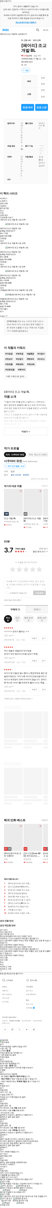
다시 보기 (14, 1177)
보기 (2, 311)
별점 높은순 (28, 618)
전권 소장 (42, 107)
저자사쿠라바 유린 (15, 454)
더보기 (45, 486)
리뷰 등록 (39, 593)
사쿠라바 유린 (27, 59)
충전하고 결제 (5, 1117)
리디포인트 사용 (7, 1113)
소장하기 (3, 201)
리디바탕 (5, 1002)
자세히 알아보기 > (20, 330)
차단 (23, 640)
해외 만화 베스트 (11, 879)
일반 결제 (16, 1117)
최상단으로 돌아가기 (14, 973)
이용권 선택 (4, 1094)
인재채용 (29, 1008)
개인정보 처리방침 (14, 1020)
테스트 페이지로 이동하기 (26, 22)
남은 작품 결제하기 (7, 1068)
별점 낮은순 (41, 618)
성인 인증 (4, 958)
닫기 (6, 1154)
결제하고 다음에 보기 (24, 1115)
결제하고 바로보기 (7, 1115)
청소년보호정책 (26, 1020)
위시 (2, 211)
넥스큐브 (25, 62)
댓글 (34, 638)
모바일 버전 (4, 1205)
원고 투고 (29, 991)
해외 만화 (37, 40)
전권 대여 (28, 107)
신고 (18, 640)
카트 (2, 213)
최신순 (8, 618)
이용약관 (4, 1020)
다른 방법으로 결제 (8, 1055)
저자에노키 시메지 (38, 454)
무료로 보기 (4, 1097)
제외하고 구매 (5, 967)
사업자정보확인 (37, 1020)
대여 (2, 241)
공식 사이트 (16, 475)
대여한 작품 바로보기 (24, 1068)
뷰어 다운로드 (7, 994)
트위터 (26, 475)
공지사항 (33, 980)
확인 (2, 1084)
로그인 (45, 30)
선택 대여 (4, 215)
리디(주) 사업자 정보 (9, 1017)
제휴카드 (5, 991)
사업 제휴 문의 (31, 994)
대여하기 (3, 198)
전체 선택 (4, 203)
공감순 (17, 618)
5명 (37, 59)
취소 (2, 962)
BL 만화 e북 (26, 40)
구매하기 (11, 1164)
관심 (27, 70)
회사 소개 (29, 1004)
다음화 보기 (4, 1177)
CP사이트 (5, 998)
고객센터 (9, 980)
